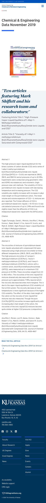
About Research (8, 445)
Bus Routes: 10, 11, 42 (10, 418)
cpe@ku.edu (6, 422)
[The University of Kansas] (13, 404)
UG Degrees (6, 450)
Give (27, 450)
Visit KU (28, 440)
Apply (27, 445)
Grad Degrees (7, 456)
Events (27, 461)
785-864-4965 (7, 425)
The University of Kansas (13, 497)
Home (5, 10)
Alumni (28, 472)
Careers (28, 467)
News (4, 461)
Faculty (5, 440)
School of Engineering (7, 5)
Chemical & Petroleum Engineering (14, 7)
